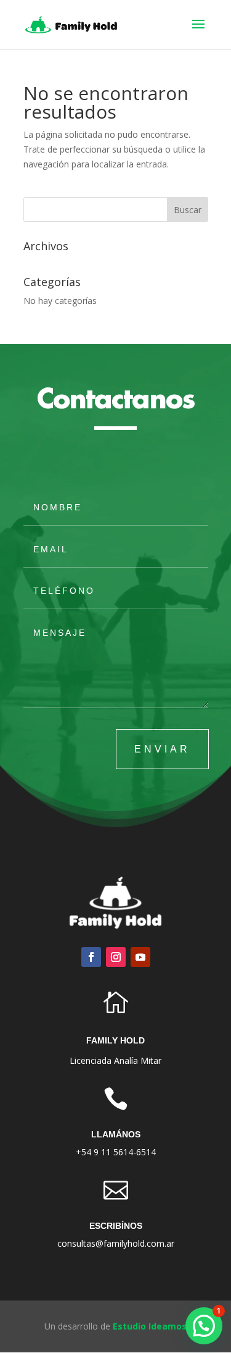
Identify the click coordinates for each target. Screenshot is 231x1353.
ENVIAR (162, 749)
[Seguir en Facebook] (91, 957)
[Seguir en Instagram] (116, 957)
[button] (203, 1325)
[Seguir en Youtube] (140, 957)
